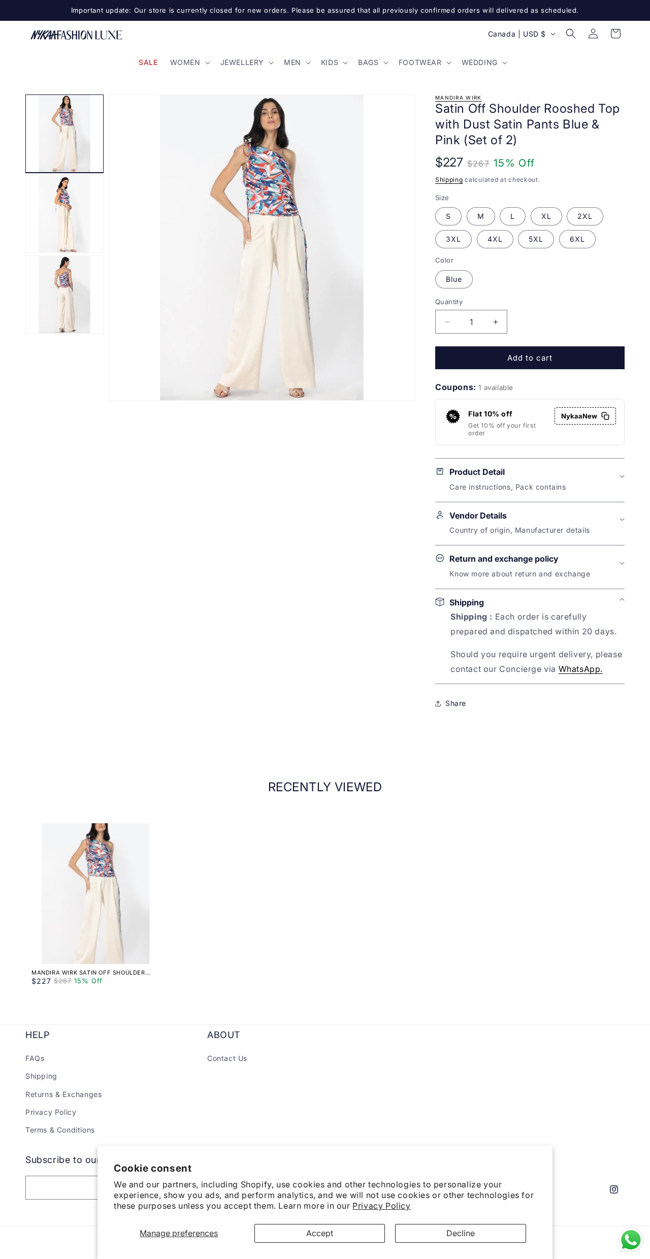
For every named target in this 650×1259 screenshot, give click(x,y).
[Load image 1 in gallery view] (64, 133)
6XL (577, 239)
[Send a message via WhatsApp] (631, 1240)
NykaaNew (579, 416)
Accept (319, 1233)
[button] (189, 62)
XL (546, 216)
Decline (460, 1233)
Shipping (449, 179)
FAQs (34, 1058)
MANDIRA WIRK (458, 97)
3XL (453, 239)
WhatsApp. (581, 669)
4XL (495, 239)
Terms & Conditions (60, 1129)
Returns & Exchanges (63, 1094)
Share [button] (455, 703)
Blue (454, 279)
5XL (536, 239)
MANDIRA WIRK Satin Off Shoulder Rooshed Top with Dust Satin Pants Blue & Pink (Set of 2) (91, 972)
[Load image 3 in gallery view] (64, 294)
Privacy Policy (381, 1206)
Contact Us (227, 1058)
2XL (585, 216)
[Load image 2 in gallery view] (64, 214)
